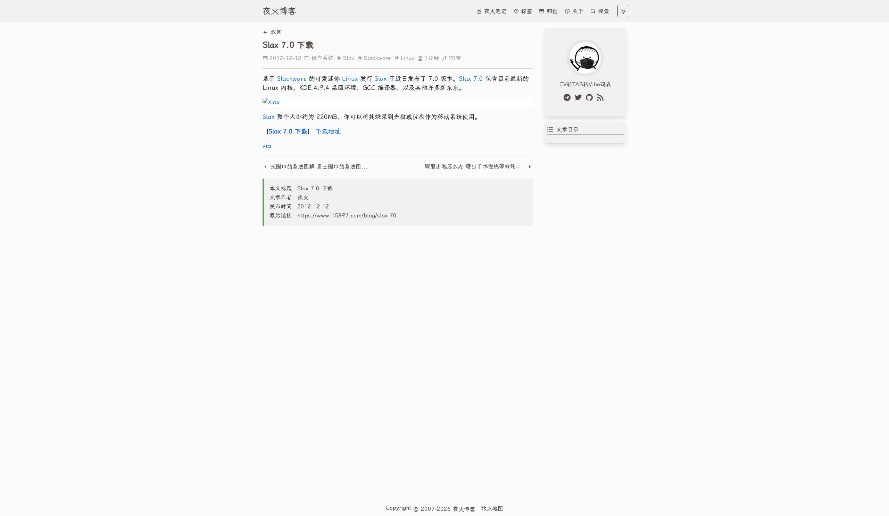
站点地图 (492, 508)
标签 (525, 11)
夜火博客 (279, 11)
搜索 (602, 11)
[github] (590, 97)
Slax (348, 58)
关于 (576, 11)
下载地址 (328, 131)
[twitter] (579, 97)
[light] (623, 11)
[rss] (601, 97)
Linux (408, 58)
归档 (551, 11)
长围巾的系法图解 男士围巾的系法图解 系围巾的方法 (319, 166)
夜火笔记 (494, 11)
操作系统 (322, 58)
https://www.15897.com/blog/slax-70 (347, 215)
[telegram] (568, 97)
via (267, 145)
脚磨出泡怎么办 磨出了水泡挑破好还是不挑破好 (476, 166)
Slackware (377, 58)
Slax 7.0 (471, 78)
